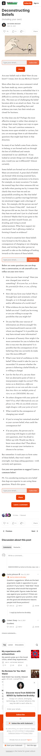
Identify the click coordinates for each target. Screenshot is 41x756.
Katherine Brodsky (14, 24)
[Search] (37, 645)
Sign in (36, 3)
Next (33, 531)
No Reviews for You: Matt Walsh (14, 672)
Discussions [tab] (19, 645)
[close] (34, 683)
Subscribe (27, 3)
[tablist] (12, 547)
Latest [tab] (10, 645)
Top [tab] (4, 645)
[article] (20, 658)
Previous (9, 531)
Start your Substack (14, 745)
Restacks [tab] (17, 547)
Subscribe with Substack (22, 723)
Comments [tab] (7, 547)
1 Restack (22, 515)
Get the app (31, 745)
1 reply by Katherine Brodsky (20, 613)
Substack (9, 751)
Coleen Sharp (12, 620)
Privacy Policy (27, 733)
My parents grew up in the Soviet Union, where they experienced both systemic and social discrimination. (15, 658)
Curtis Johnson (12, 574)
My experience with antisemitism (11, 652)
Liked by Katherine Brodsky (17, 577)
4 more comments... (9, 633)
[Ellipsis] (38, 574)
